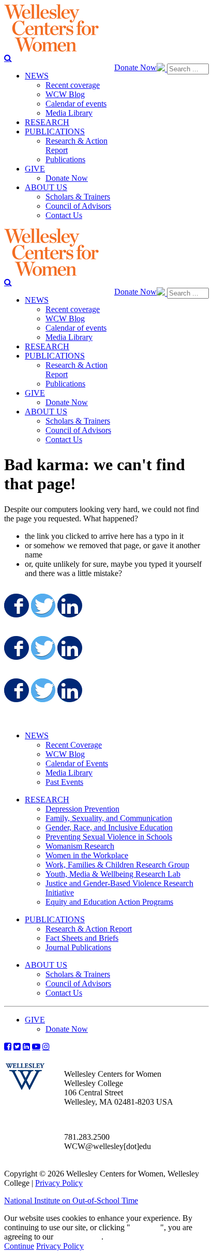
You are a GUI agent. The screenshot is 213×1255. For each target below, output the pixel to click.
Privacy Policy (59, 1183)
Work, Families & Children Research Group (117, 864)
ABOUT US (46, 964)
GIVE (35, 1019)
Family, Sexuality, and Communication (108, 818)
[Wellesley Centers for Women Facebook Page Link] (7, 1046)
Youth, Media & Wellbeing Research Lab (112, 874)
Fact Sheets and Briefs (81, 938)
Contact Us (63, 992)
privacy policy (78, 1236)
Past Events (64, 782)
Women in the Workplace (86, 855)
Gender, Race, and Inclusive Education (109, 827)
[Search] (8, 58)
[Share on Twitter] (42, 605)
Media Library (69, 772)
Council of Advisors (78, 983)
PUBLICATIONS (55, 919)
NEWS (37, 735)
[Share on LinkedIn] (68, 605)
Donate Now (135, 67)
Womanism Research (79, 846)
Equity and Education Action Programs (109, 901)
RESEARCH (47, 799)
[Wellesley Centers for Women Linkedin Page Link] (26, 1046)
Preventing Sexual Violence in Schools (108, 836)
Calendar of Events (76, 763)
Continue (145, 1227)
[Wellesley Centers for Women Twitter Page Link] (17, 1046)
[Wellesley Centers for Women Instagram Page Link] (46, 1046)
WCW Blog (65, 754)
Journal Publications (78, 947)
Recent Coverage (73, 744)
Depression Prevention (82, 808)
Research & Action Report (88, 928)
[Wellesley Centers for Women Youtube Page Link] (36, 1046)
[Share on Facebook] (15, 605)
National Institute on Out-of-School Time (71, 1200)
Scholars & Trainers (77, 974)
